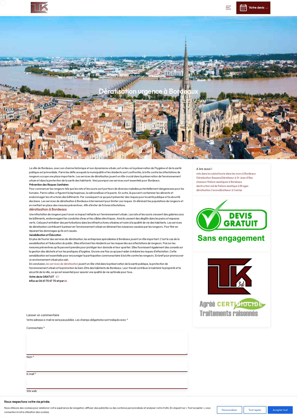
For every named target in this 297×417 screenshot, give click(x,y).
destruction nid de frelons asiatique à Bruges (222, 186)
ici (65, 280)
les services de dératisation (62, 263)
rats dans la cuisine (207, 173)
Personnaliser (229, 410)
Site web (31, 391)
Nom (30, 357)
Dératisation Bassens (208, 177)
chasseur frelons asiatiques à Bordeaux (219, 182)
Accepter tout (280, 410)
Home (127, 100)
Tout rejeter (255, 410)
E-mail (31, 374)
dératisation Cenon (207, 190)
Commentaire (35, 328)
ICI (57, 276)
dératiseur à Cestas (230, 190)
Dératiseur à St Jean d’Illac (237, 177)
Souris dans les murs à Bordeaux (237, 173)
